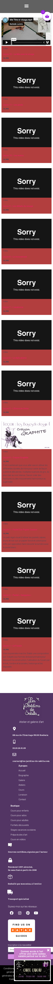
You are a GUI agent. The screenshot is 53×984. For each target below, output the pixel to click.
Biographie (24, 775)
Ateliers (22, 785)
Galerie (22, 780)
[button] (26, 6)
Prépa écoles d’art (19, 835)
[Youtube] (36, 913)
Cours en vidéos (18, 839)
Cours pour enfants (20, 810)
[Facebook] (11, 913)
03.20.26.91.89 (19, 748)
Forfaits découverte (20, 825)
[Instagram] (19, 913)
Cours (21, 790)
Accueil (22, 770)
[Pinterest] (28, 913)
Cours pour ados (18, 815)
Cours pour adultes (19, 820)
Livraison (23, 795)
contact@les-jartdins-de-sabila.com (31, 761)
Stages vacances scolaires (23, 830)
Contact (22, 799)
